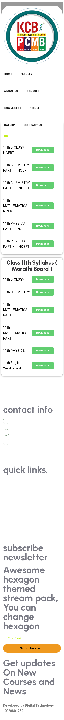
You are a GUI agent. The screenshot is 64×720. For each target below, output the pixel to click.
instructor (13, 531)
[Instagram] (7, 456)
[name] (32, 63)
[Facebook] (16, 456)
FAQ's (10, 499)
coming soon (15, 506)
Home (8, 74)
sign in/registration (19, 512)
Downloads (12, 108)
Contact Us (33, 125)
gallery (11, 487)
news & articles (17, 493)
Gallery (10, 125)
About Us (11, 91)
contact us (14, 480)
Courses (32, 91)
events (11, 537)
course (11, 524)
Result (35, 108)
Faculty (26, 74)
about (11, 518)
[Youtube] (26, 456)
